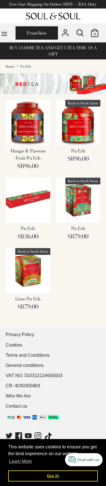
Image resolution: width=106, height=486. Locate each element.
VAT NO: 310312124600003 (34, 375)
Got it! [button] (53, 476)
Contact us (16, 406)
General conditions (25, 365)
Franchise (37, 32)
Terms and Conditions (27, 355)
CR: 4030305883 (23, 385)
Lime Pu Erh (27, 298)
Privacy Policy (20, 334)
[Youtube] (29, 436)
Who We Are (18, 395)
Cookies (14, 345)
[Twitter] (10, 436)
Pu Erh (78, 150)
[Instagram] (38, 436)
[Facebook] (19, 436)
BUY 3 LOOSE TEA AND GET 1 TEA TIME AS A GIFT (53, 51)
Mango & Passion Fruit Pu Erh (28, 154)
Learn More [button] (20, 461)
